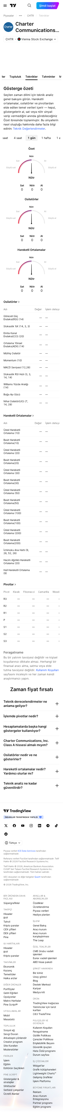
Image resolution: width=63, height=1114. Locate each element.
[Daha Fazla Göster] (20, 15)
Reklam (37, 1091)
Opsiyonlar (10, 996)
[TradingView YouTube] (22, 825)
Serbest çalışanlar (14, 1089)
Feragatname (40, 1031)
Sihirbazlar (10, 1085)
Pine (6, 937)
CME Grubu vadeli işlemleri (43, 953)
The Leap (38, 940)
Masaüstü (9, 1019)
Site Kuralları (11, 1045)
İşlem (6, 1060)
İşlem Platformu (42, 1081)
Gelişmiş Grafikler (42, 1077)
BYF (6, 917)
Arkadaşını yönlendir (15, 1037)
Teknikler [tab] (31, 76)
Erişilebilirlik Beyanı (43, 1043)
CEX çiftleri (10, 929)
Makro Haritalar (12, 1000)
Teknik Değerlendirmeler (29, 128)
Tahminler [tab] (48, 76)
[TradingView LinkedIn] (39, 825)
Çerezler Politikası (43, 1039)
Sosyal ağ (9, 1030)
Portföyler (9, 989)
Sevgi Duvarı (11, 1034)
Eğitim (7, 1064)
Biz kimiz (38, 972)
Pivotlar (9, 584)
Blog (35, 980)
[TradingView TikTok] (56, 825)
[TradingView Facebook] (14, 825)
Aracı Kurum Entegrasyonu (41, 1097)
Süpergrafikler (12, 902)
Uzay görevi (40, 976)
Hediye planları (41, 914)
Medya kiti (39, 992)
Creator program (13, 1041)
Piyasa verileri (41, 910)
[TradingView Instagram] (31, 825)
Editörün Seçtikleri (14, 1068)
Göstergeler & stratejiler (11, 1080)
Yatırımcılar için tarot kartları (44, 1008)
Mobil (7, 1015)
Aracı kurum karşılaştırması (41, 935)
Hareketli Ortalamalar (17, 415)
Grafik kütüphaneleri (44, 1069)
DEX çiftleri (10, 933)
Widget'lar (38, 1065)
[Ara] (29, 5)
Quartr (37, 876)
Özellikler (38, 902)
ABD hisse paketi (42, 962)
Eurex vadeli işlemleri (45, 958)
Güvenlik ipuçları (42, 1047)
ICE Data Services (27, 851)
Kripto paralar (11, 925)
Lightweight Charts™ (44, 1073)
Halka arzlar (10, 978)
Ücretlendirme (41, 906)
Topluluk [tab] (15, 76)
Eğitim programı (42, 1106)
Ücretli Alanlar (11, 1093)
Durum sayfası (41, 1054)
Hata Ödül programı (44, 1050)
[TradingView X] (6, 825)
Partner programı (42, 1102)
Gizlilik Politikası (42, 1035)
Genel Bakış (39, 925)
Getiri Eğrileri (11, 992)
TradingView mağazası (46, 1003)
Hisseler (8, 913)
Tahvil (7, 921)
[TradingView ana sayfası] (13, 5)
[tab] (18, 138)
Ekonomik (9, 966)
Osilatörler (10, 301)
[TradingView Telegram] (48, 825)
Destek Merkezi (42, 984)
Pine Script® (11, 1004)
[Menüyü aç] (5, 5)
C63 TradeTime (42, 1013)
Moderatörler (11, 1049)
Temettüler (10, 974)
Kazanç (8, 970)
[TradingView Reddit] (6, 834)
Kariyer (37, 988)
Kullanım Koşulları (47, 670)
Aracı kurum (40, 929)
